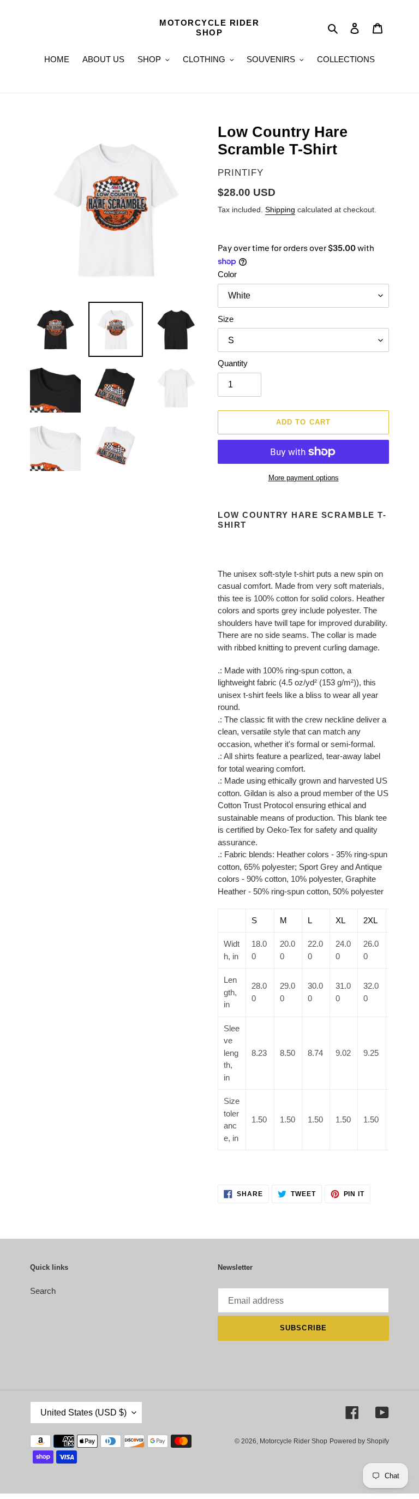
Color (227, 274)
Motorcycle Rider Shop (209, 27)
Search (43, 1290)
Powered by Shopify (359, 1441)
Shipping (280, 209)
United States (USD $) (83, 1412)
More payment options (303, 478)
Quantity (233, 363)
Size (226, 319)
